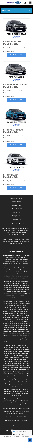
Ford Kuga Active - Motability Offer (12, 176)
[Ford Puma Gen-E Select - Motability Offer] (16, 71)
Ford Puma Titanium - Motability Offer (13, 131)
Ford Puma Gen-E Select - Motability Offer (15, 86)
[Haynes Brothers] (10, 3)
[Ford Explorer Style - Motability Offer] (16, 28)
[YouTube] (20, 224)
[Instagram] (12, 224)
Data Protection (16, 205)
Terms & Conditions (16, 198)
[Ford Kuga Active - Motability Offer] (16, 161)
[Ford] (18, 2)
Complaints (16, 216)
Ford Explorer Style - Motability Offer (13, 43)
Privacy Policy (16, 202)
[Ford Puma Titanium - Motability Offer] (16, 116)
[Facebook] (9, 224)
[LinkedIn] (23, 224)
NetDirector (8, 436)
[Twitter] (16, 224)
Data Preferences (16, 209)
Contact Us (16, 212)
